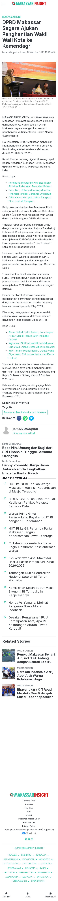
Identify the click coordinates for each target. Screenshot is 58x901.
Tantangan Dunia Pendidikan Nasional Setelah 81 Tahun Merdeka (29, 576)
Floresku (26, 855)
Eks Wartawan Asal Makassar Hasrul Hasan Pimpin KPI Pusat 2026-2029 (31, 561)
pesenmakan (37, 881)
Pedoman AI (29, 822)
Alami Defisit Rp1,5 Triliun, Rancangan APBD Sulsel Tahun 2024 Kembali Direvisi (31, 336)
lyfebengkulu (19, 881)
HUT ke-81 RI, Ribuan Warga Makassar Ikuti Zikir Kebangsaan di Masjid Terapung (32, 487)
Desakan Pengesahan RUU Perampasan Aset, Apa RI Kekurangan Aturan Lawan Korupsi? (28, 623)
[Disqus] (29, 744)
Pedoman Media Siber (29, 818)
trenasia (12, 855)
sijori (43, 868)
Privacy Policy (29, 826)
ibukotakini (44, 872)
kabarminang (11, 859)
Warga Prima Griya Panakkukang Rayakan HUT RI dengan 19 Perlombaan (31, 517)
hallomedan (29, 863)
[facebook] (19, 418)
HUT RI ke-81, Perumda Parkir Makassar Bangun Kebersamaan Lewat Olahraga (31, 532)
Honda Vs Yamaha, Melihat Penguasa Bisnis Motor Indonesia (28, 606)
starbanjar (14, 868)
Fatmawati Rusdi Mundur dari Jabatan (25, 412)
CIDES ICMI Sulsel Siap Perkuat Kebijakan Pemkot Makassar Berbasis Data (32, 502)
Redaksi (29, 804)
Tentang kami (29, 800)
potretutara (11, 863)
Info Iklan (29, 808)
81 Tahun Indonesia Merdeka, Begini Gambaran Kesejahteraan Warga (32, 547)
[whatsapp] (25, 418)
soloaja (45, 863)
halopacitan (26, 872)
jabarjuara (11, 877)
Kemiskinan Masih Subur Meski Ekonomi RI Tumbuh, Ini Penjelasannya (31, 591)
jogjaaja (41, 855)
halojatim (9, 872)
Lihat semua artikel (24, 433)
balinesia (30, 868)
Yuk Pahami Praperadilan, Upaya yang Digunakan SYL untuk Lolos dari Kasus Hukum (31, 354)
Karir (29, 811)
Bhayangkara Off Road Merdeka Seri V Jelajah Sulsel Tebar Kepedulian (35, 693)
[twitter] (31, 418)
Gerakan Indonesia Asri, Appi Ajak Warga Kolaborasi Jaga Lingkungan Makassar (35, 675)
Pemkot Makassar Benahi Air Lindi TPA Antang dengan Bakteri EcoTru (36, 658)
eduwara (27, 877)
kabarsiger (28, 859)
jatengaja (42, 877)
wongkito (44, 859)
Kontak (29, 815)
